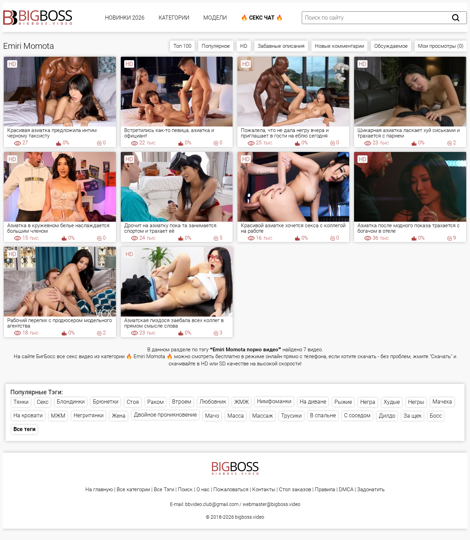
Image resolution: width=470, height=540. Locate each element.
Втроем (181, 401)
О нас (203, 490)
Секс (43, 402)
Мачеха (442, 401)
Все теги (24, 429)
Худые (392, 402)
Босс (436, 415)
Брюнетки (105, 401)
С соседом (357, 415)
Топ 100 (182, 46)
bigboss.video (249, 517)
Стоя (133, 402)
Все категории (133, 490)
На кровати (28, 415)
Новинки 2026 (125, 17)
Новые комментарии (339, 46)
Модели (215, 17)
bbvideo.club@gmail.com (211, 504)
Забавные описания (281, 46)
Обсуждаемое (391, 46)
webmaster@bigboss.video (271, 504)
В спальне (323, 415)
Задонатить (371, 490)
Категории (174, 17)
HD (243, 46)
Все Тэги (164, 490)
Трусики (291, 415)
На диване (313, 401)
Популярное (216, 46)
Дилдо (387, 415)
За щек (412, 415)
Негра (367, 402)
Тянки (21, 402)
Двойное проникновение (165, 414)
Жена (119, 415)
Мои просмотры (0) (440, 46)
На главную (99, 490)
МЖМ (58, 415)
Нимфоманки (274, 401)
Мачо (212, 415)
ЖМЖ (241, 402)
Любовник (213, 401)
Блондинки (71, 401)
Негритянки (89, 415)
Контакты (263, 490)
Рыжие (343, 402)
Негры (416, 402)
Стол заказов (295, 490)
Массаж (262, 415)
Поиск (185, 490)
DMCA (346, 490)
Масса (235, 415)
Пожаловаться (230, 490)
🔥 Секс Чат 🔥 (262, 17)
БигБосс (45, 357)
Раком (155, 402)
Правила (325, 490)
